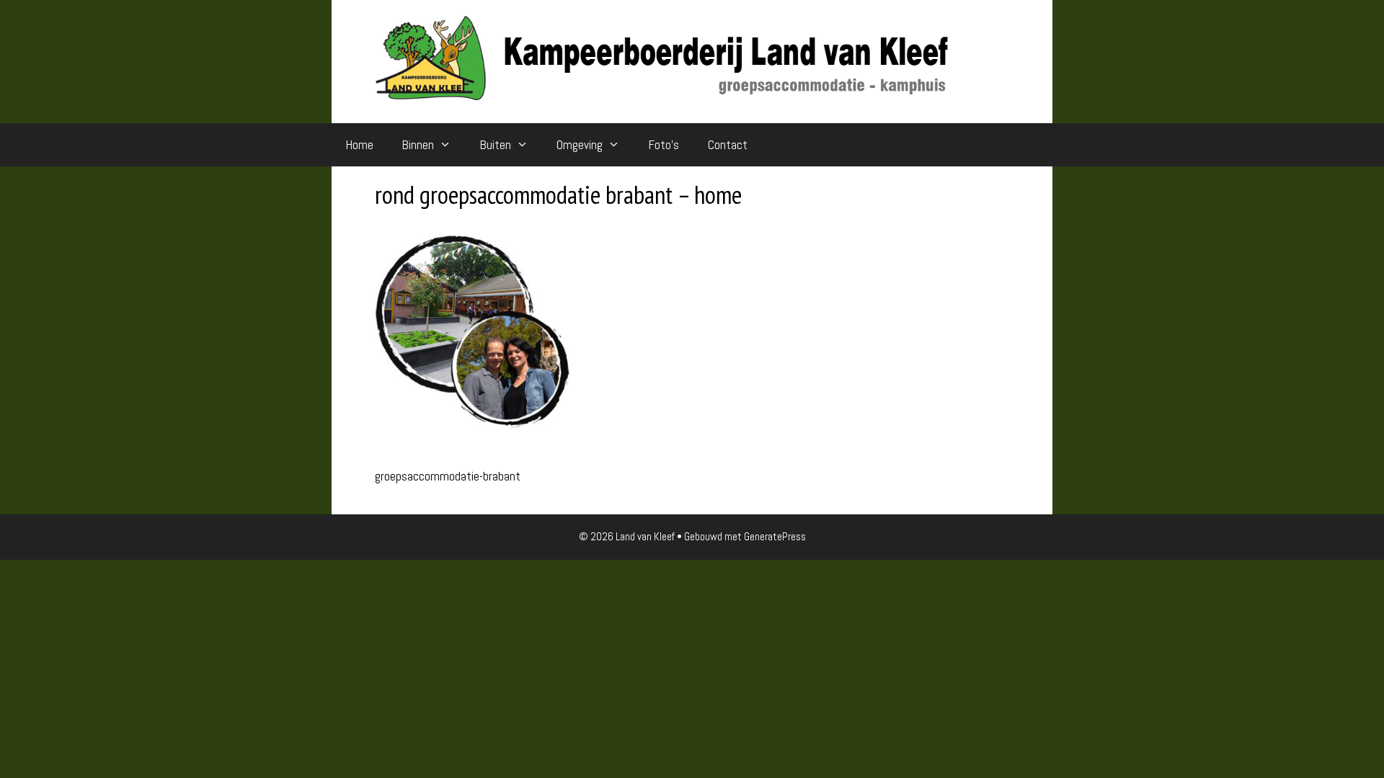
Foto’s (664, 145)
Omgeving (579, 145)
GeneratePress (775, 536)
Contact (728, 145)
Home (359, 145)
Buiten (495, 145)
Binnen (418, 145)
